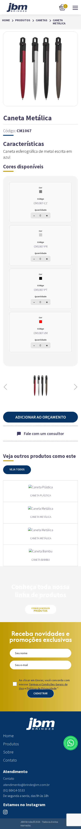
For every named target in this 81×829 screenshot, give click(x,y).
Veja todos (17, 469)
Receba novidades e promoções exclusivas (40, 636)
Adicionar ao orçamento (40, 417)
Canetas (41, 20)
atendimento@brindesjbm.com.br (26, 785)
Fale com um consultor (44, 433)
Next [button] (75, 387)
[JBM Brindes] (17, 7)
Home (6, 20)
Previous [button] (6, 387)
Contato (10, 760)
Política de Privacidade (41, 688)
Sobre (8, 751)
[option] (40, 385)
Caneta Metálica (59, 22)
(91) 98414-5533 (14, 790)
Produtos (22, 20)
